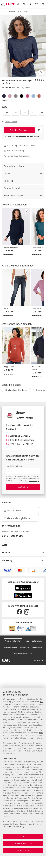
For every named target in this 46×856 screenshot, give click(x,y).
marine (5, 100)
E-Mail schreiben (13, 511)
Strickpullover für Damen (16, 390)
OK (23, 836)
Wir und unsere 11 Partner (14, 699)
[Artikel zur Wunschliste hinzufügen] (39, 130)
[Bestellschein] (30, 4)
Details (7, 173)
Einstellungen (23, 850)
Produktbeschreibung (14, 166)
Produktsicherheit (12, 188)
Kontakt (6, 502)
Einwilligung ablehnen (23, 843)
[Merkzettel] (36, 4)
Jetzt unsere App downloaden (23, 581)
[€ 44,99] (16, 226)
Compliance (37, 647)
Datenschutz (37, 641)
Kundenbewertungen (14, 195)
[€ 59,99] (16, 287)
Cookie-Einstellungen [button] (23, 653)
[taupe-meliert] (16, 96)
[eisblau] (33, 96)
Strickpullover (23, 11)
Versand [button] (28, 87)
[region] (23, 772)
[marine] (4, 96)
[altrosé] (10, 96)
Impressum (24, 647)
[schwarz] (22, 96)
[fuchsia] (27, 96)
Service (6, 552)
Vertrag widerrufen (13, 641)
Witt (4, 544)
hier (41, 733)
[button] (3, 4)
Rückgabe (8, 180)
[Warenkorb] (43, 4)
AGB (27, 641)
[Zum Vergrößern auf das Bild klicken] (41, 72)
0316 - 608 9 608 (12, 536)
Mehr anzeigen (34, 481)
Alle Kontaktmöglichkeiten (19, 518)
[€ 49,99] (16, 345)
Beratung (7, 560)
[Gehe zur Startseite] (10, 4)
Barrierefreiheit (10, 647)
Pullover (12, 11)
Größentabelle (11, 122)
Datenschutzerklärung (15, 826)
